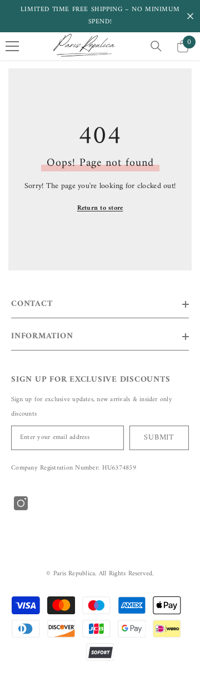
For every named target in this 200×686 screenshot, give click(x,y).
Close (190, 16)
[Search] (156, 46)
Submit (159, 438)
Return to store (100, 208)
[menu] (12, 46)
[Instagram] (21, 503)
